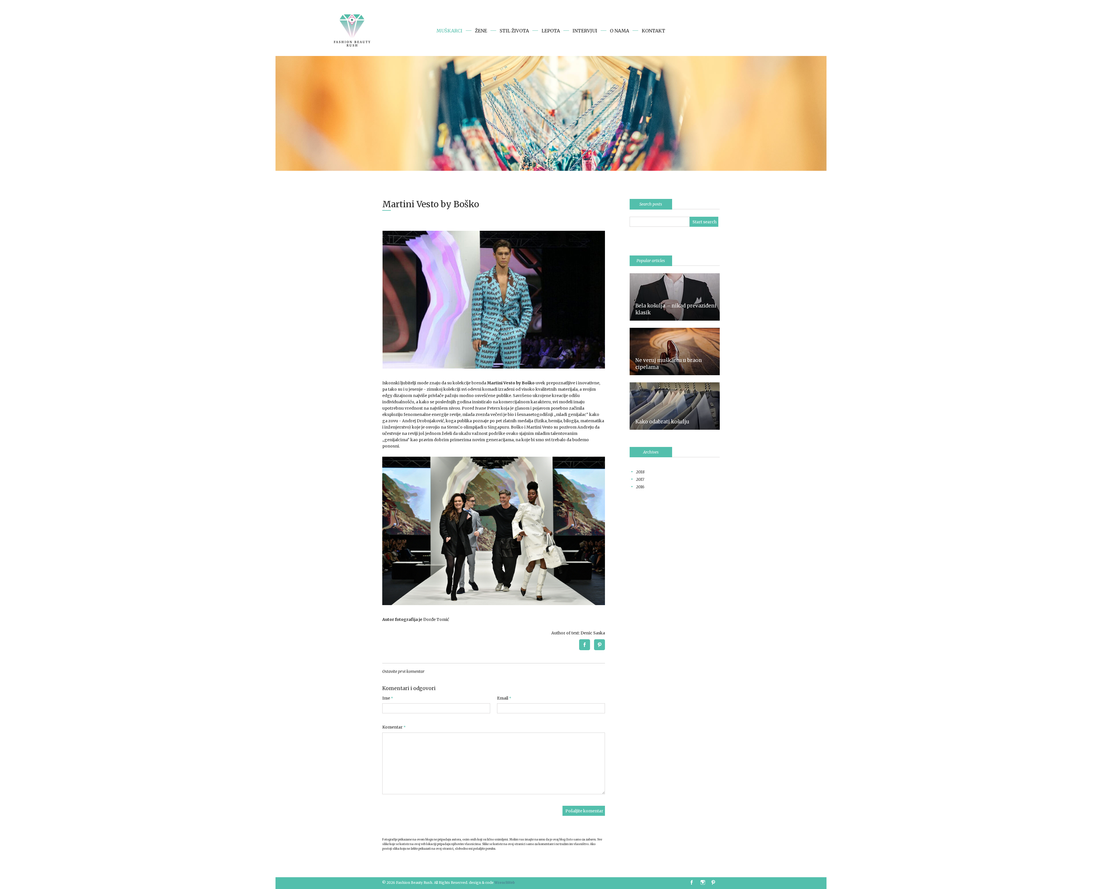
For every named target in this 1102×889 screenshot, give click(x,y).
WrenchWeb (504, 882)
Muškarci (449, 31)
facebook (691, 883)
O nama (619, 31)
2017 (640, 479)
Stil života (514, 31)
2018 (640, 471)
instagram (703, 883)
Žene (481, 31)
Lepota (551, 31)
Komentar (394, 727)
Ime (387, 698)
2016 (640, 486)
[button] (586, 644)
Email (504, 698)
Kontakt (653, 31)
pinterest (714, 883)
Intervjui (585, 31)
